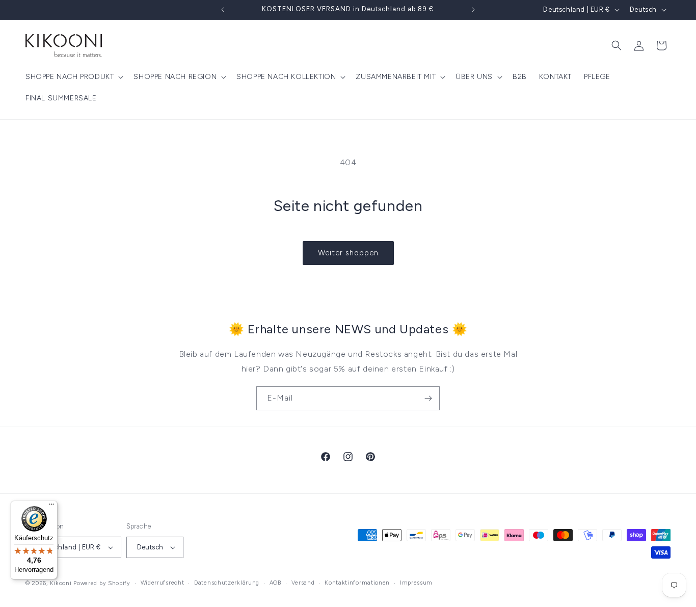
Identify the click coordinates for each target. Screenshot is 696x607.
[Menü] (51, 506)
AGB (275, 582)
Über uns (474, 76)
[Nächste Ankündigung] (473, 9)
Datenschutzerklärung (226, 582)
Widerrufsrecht (162, 582)
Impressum (416, 582)
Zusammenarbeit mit (396, 76)
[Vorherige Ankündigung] (222, 9)
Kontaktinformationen (357, 582)
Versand (303, 582)
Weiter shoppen (348, 252)
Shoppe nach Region (175, 76)
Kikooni (61, 583)
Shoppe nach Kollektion (286, 76)
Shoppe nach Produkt (69, 76)
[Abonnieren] (428, 398)
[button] (73, 77)
